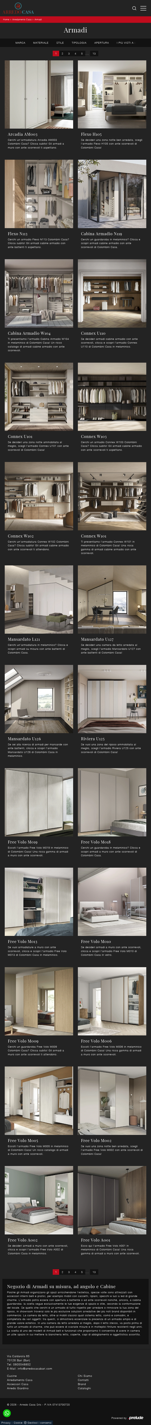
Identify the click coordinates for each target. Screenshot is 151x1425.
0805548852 (22, 1364)
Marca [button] (20, 42)
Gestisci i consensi (40, 1422)
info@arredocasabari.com (35, 1368)
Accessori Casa (17, 1384)
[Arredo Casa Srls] (18, 8)
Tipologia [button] (79, 42)
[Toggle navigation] (143, 8)
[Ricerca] (134, 8)
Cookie (18, 1422)
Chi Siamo (85, 1375)
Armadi (38, 19)
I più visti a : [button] (126, 42)
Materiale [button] (41, 42)
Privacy (6, 1422)
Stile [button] (60, 42)
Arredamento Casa (21, 19)
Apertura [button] (101, 42)
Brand (82, 1384)
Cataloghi (84, 1388)
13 (94, 53)
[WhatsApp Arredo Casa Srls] (7, 1413)
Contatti (83, 1380)
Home (6, 19)
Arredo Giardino (18, 1388)
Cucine (12, 1375)
